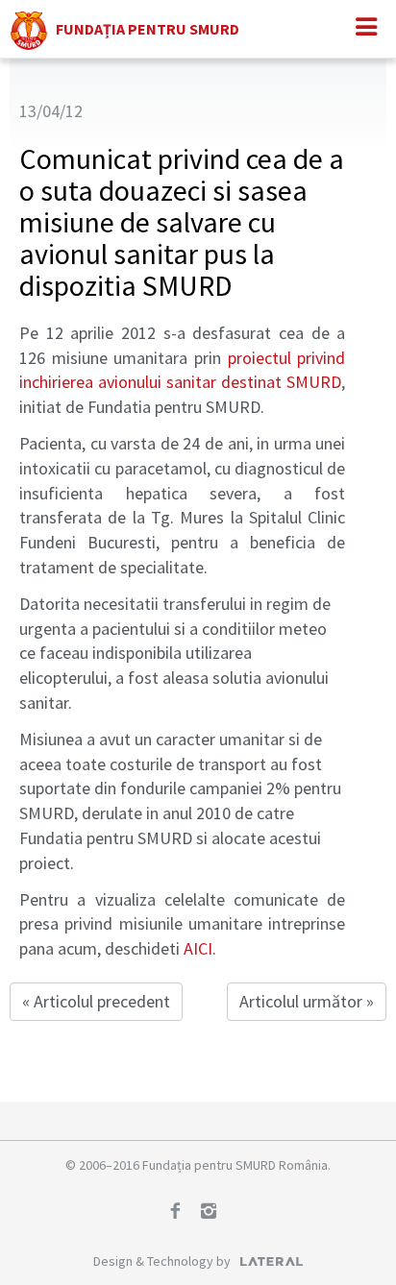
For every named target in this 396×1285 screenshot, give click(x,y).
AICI (198, 948)
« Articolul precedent (96, 1001)
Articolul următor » (306, 1001)
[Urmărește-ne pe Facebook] (181, 1213)
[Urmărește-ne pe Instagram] (215, 1213)
